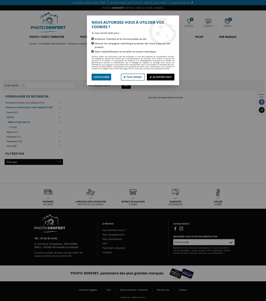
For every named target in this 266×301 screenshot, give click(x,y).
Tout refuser (134, 77)
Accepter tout (162, 77)
